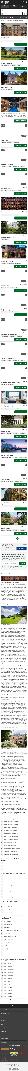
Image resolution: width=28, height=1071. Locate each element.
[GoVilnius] (14, 1059)
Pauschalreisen (14, 6)
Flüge (23, 6)
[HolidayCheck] (5, 1054)
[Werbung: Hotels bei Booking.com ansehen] (22, 548)
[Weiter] (25, 538)
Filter (26, 17)
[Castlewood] (5, 1059)
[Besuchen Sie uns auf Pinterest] (15, 1069)
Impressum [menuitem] (3, 1031)
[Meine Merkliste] (23, 2)
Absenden (22, 563)
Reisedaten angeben (21, 44)
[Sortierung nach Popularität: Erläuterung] (12, 17)
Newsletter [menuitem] (3, 1027)
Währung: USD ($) (4, 1042)
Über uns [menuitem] (3, 1020)
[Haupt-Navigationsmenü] (26, 2)
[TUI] (23, 1049)
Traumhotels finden (5, 1009)
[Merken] (26, 24)
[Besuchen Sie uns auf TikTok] (18, 1069)
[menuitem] (14, 1013)
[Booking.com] (14, 1049)
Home (2, 1000)
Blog (2, 1024)
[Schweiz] (23, 1054)
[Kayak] (5, 1049)
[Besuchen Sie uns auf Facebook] (10, 1069)
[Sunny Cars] (14, 1054)
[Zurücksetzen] (26, 10)
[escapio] (5, 2)
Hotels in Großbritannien (10, 1000)
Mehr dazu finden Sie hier (17, 567)
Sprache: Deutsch (4, 1038)
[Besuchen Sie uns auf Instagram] (13, 1069)
